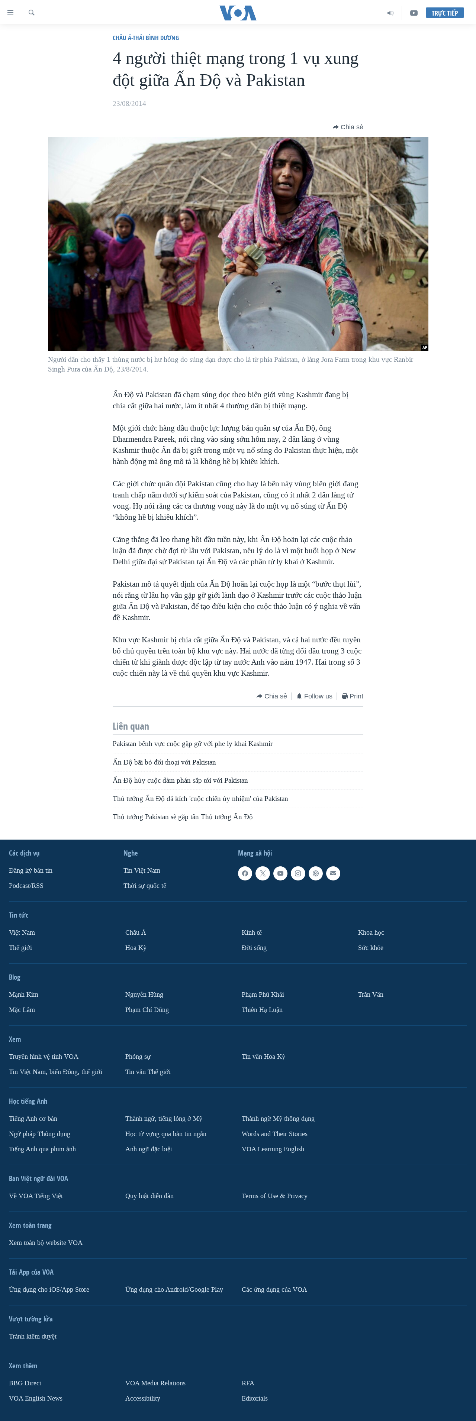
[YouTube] (414, 13)
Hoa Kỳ (136, 948)
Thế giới (20, 948)
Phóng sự (138, 1056)
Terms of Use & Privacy (275, 1195)
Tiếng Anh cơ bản (33, 1119)
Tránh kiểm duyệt (33, 1336)
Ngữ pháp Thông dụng (39, 1133)
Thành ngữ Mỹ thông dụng (278, 1119)
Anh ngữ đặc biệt (148, 1149)
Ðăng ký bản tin (30, 870)
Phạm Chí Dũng (147, 1010)
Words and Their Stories (275, 1133)
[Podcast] (316, 873)
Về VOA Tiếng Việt (36, 1195)
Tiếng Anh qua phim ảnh (42, 1149)
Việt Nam (22, 932)
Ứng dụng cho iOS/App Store (49, 1289)
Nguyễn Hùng (144, 994)
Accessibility (142, 1398)
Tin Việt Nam (141, 870)
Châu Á (135, 932)
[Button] (348, 127)
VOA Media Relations (155, 1383)
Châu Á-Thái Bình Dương (146, 37)
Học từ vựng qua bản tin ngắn (165, 1133)
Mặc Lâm (22, 1010)
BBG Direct (25, 1383)
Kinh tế (252, 932)
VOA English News (35, 1398)
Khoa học (371, 932)
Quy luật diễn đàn (149, 1195)
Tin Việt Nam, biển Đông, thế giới (55, 1072)
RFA (248, 1383)
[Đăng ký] (333, 873)
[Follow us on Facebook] (245, 873)
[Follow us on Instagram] (298, 873)
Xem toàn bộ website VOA (46, 1242)
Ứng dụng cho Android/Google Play (174, 1289)
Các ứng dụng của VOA (274, 1289)
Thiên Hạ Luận (262, 1010)
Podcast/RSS (26, 886)
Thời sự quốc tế (144, 886)
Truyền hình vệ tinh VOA (43, 1056)
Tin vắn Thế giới (148, 1072)
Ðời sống (254, 948)
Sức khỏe (370, 948)
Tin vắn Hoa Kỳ (263, 1056)
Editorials (255, 1398)
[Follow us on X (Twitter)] (262, 873)
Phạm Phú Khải (263, 994)
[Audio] (390, 13)
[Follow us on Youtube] (280, 873)
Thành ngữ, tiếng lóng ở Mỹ (163, 1119)
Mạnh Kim (23, 994)
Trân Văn (370, 994)
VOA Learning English (273, 1149)
